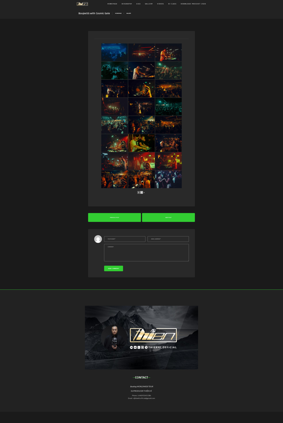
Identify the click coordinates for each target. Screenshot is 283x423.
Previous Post (114, 217)
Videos (160, 3)
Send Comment (113, 268)
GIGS (138, 3)
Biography (127, 3)
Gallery (149, 3)
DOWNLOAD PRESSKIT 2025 (193, 3)
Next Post (168, 217)
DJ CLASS (172, 3)
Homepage (112, 3)
